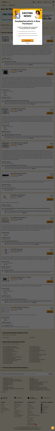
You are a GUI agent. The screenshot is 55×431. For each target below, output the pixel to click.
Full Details (27, 43)
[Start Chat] (52, 427)
